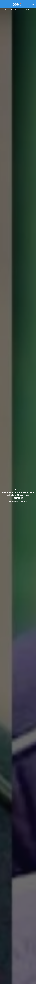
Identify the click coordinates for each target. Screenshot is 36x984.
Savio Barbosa (12, 501)
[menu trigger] (3, 4)
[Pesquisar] (33, 4)
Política (18, 489)
